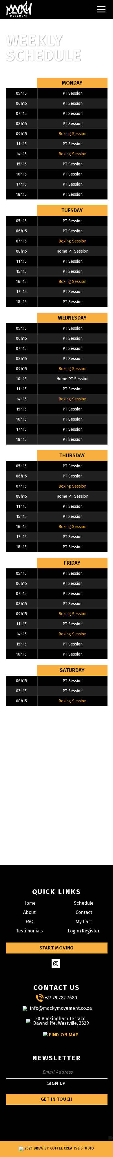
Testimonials (29, 931)
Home (29, 903)
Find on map (64, 1034)
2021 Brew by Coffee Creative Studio (58, 1148)
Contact (84, 912)
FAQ (29, 921)
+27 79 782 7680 (61, 998)
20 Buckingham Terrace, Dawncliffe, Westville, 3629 (61, 1021)
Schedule (84, 903)
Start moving (56, 948)
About (29, 912)
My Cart (84, 921)
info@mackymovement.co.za (61, 1008)
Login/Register (84, 931)
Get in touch (56, 1099)
